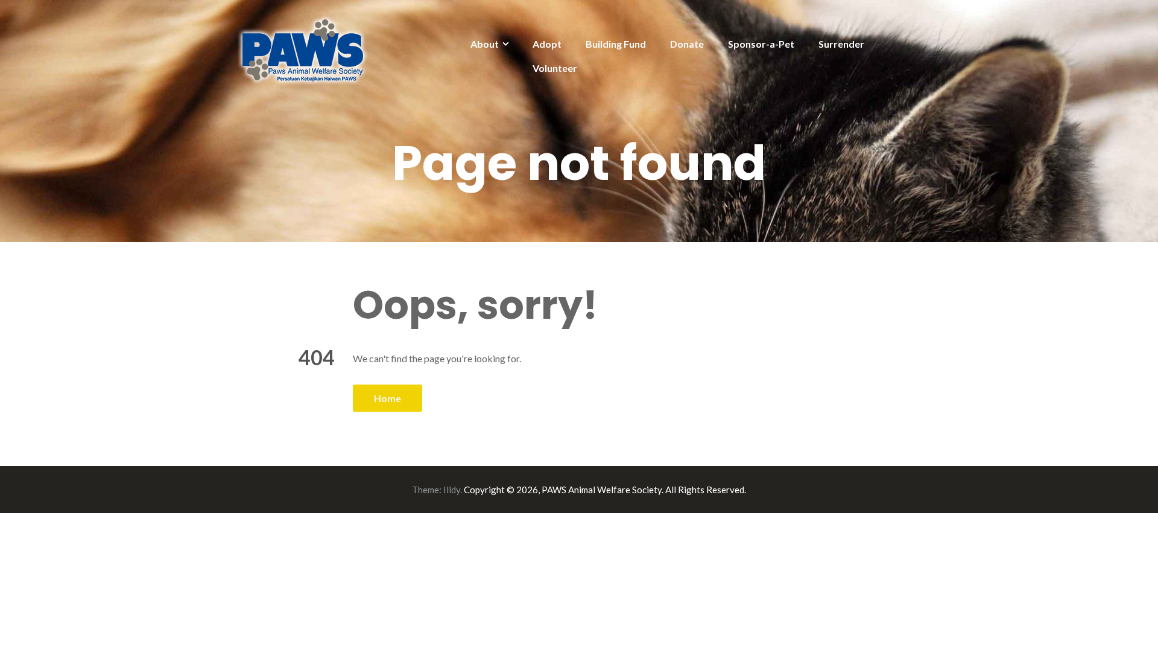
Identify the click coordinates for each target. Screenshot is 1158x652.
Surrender (841, 44)
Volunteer (555, 68)
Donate (687, 44)
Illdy (451, 489)
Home (387, 398)
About (484, 44)
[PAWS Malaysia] (303, 49)
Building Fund (616, 44)
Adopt (547, 44)
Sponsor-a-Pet (761, 44)
